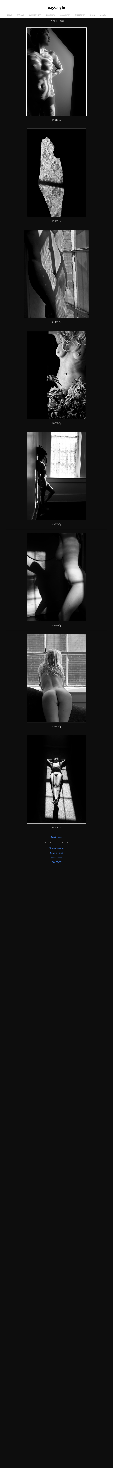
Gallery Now (35, 15)
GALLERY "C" (80, 15)
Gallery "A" (50, 15)
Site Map (20, 15)
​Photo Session (56, 848)
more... (103, 15)
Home (9, 15)
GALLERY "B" (65, 15)
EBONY (92, 15)
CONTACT (56, 862)
